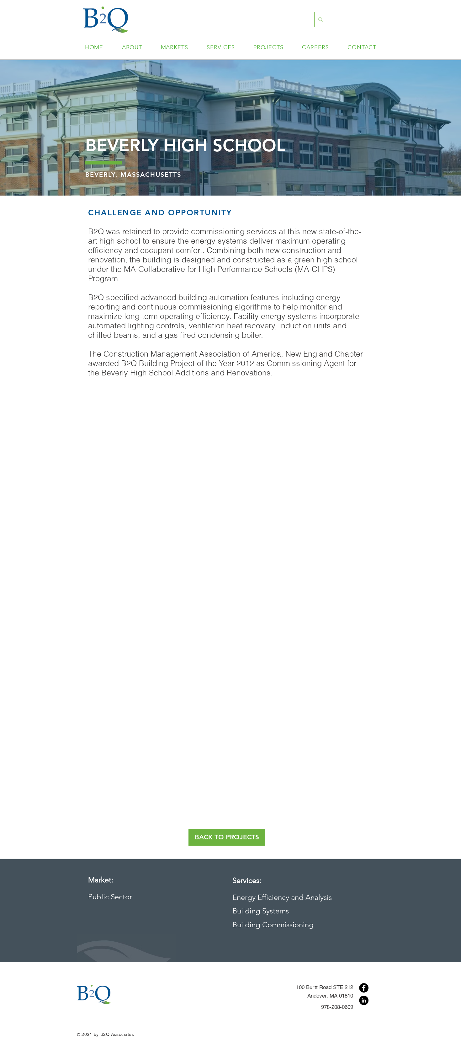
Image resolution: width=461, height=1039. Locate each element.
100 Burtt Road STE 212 (324, 987)
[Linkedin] (363, 1000)
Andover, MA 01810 (330, 996)
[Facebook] (363, 988)
